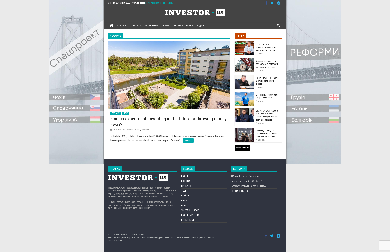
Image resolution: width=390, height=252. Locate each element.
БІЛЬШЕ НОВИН (188, 220)
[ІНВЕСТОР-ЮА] (111, 25)
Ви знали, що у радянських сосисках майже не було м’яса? (266, 47)
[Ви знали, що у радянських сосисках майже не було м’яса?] (244, 43)
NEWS (126, 113)
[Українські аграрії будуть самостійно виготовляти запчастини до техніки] (244, 60)
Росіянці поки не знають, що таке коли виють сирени (267, 81)
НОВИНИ (121, 25)
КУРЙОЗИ (177, 25)
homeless (129, 130)
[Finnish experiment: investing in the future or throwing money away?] (169, 43)
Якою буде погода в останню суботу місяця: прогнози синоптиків (267, 134)
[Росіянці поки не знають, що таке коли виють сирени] (244, 76)
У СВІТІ (165, 25)
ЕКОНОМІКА (151, 25)
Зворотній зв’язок (239, 191)
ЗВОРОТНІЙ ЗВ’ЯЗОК (190, 210)
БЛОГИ (189, 25)
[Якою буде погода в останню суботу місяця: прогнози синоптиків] (244, 129)
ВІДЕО (200, 25)
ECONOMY (116, 113)
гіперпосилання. (115, 240)
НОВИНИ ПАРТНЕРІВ (190, 215)
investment (146, 130)
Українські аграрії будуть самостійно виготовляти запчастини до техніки (267, 64)
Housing (137, 130)
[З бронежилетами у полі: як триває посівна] (244, 93)
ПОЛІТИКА (135, 25)
